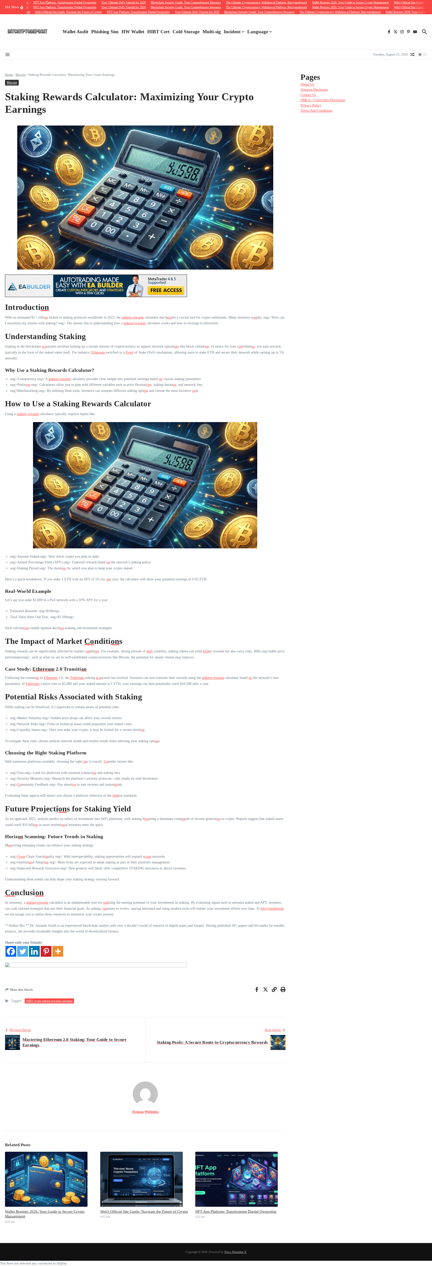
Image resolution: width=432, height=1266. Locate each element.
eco (169, 317)
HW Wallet (133, 31)
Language (257, 31)
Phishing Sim (104, 31)
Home (9, 75)
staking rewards (133, 317)
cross (147, 856)
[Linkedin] (34, 951)
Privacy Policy (310, 105)
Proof (130, 352)
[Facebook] (11, 951)
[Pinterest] (46, 951)
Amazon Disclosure (314, 90)
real (105, 902)
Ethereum (98, 352)
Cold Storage (186, 31)
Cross (21, 856)
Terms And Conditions (316, 111)
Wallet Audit (75, 31)
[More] (57, 951)
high (149, 651)
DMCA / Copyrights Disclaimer (322, 100)
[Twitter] (22, 951)
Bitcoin (21, 75)
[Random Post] (412, 55)
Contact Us (308, 95)
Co (89, 641)
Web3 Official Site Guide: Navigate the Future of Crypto (144, 1211)
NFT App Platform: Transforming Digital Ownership (235, 1211)
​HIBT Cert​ (158, 31)
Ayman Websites (145, 1112)
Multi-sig (211, 31)
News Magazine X (235, 1252)
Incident (232, 31)
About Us (307, 84)
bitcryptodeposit (272, 908)
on (44, 307)
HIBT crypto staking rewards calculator (49, 1001)
